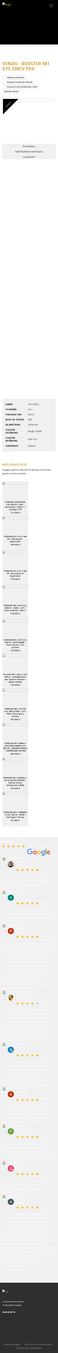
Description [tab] (29, 146)
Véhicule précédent (15, 78)
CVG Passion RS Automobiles (38, 1344)
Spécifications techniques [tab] (29, 151)
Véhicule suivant (11, 91)
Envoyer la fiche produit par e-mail (22, 87)
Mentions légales (13, 1344)
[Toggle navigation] (51, 6)
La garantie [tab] (29, 156)
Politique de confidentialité (29, 1348)
